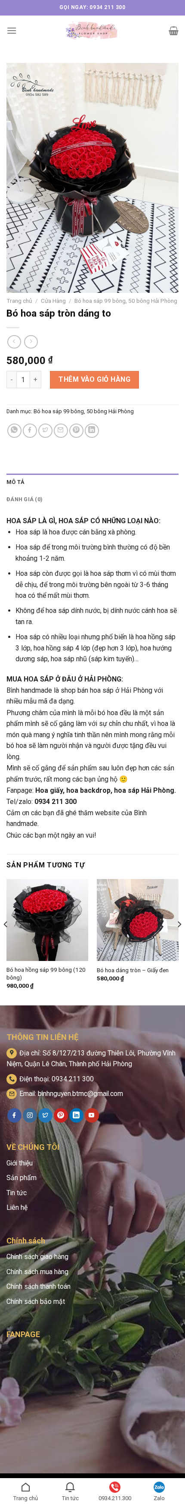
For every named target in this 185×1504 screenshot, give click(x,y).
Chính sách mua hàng (37, 1272)
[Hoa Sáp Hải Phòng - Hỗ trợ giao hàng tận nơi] (92, 31)
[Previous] (6, 941)
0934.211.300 (115, 1498)
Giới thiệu (19, 1163)
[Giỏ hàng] (174, 30)
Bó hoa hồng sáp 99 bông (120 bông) (46, 973)
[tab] (92, 482)
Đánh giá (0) (24, 499)
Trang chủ (19, 300)
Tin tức (16, 1193)
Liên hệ (17, 1207)
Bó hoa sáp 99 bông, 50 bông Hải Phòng (125, 300)
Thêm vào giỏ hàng (94, 379)
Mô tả (15, 482)
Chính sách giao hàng (37, 1257)
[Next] (179, 941)
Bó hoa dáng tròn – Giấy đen (133, 970)
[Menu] (11, 30)
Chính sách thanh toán (38, 1286)
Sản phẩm (21, 1178)
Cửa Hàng (53, 300)
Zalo (159, 1498)
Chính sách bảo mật (35, 1301)
